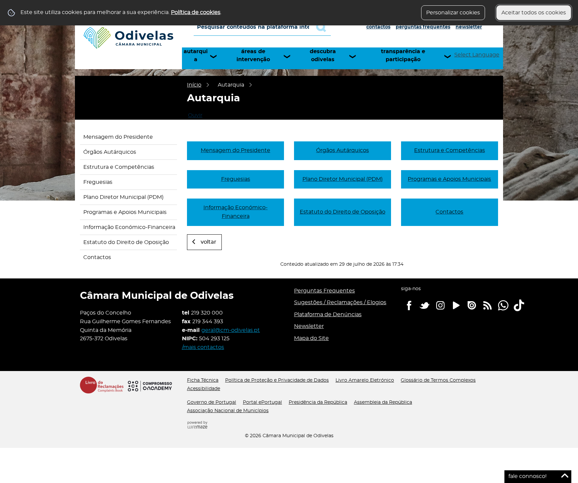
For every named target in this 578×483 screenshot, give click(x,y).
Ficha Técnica (202, 380)
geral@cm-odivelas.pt (230, 330)
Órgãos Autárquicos (109, 152)
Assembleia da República (383, 402)
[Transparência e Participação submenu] (450, 56)
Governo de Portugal (211, 402)
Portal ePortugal (262, 402)
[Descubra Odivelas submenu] (355, 56)
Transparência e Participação (403, 55)
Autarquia (196, 55)
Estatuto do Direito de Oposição (126, 242)
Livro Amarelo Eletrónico (364, 380)
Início (194, 85)
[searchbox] (262, 27)
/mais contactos (203, 347)
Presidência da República (318, 402)
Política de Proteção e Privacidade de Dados (277, 380)
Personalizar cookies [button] (453, 12)
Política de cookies (195, 12)
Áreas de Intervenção (253, 55)
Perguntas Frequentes (423, 27)
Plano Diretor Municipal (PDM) (123, 197)
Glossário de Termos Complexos (438, 380)
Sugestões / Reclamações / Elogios (340, 302)
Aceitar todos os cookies (533, 12)
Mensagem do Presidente (118, 137)
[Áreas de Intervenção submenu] (290, 56)
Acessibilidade (203, 388)
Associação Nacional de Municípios (228, 410)
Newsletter (469, 27)
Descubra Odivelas (323, 55)
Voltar (208, 242)
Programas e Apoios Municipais (125, 212)
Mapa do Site (311, 338)
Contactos (378, 27)
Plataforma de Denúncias (328, 314)
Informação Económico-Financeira (129, 227)
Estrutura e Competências (118, 167)
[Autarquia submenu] (216, 56)
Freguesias (97, 182)
